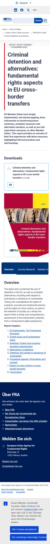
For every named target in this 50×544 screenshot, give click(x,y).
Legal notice (19, 489)
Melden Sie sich (10, 461)
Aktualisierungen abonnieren (19, 428)
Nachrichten (11, 425)
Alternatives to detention (21, 349)
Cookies (30, 489)
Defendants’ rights (39, 33)
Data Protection (7, 492)
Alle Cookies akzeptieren (24, 529)
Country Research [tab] (26, 269)
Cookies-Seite (31, 509)
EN (10, 185)
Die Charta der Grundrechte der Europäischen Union (20, 415)
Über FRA (9, 410)
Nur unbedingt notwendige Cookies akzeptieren (29, 537)
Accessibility (20, 492)
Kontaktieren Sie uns (12, 466)
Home (4, 29)
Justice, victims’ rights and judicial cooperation (22, 33)
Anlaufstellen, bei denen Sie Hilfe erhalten (26, 421)
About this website (8, 489)
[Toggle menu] (45, 20)
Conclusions (16, 372)
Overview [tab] (9, 269)
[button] (15, 10)
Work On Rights (15, 29)
